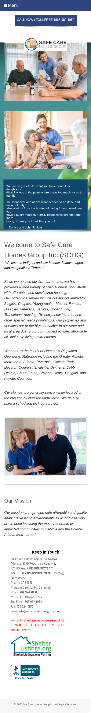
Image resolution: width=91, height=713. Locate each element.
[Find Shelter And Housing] (45, 646)
